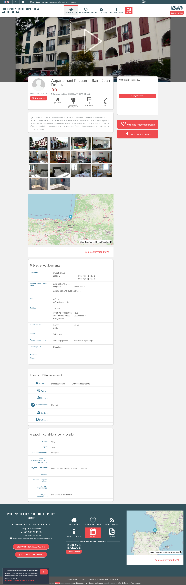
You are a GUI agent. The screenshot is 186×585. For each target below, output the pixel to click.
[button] (38, 98)
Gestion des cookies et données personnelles (19, 581)
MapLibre (105, 242)
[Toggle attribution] (110, 241)
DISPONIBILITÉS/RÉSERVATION (31, 546)
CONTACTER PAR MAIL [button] (32, 554)
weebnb (57, 583)
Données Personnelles (88, 579)
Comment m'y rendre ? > (97, 252)
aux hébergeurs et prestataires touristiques (88, 583)
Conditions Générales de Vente (108, 579)
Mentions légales (72, 579)
